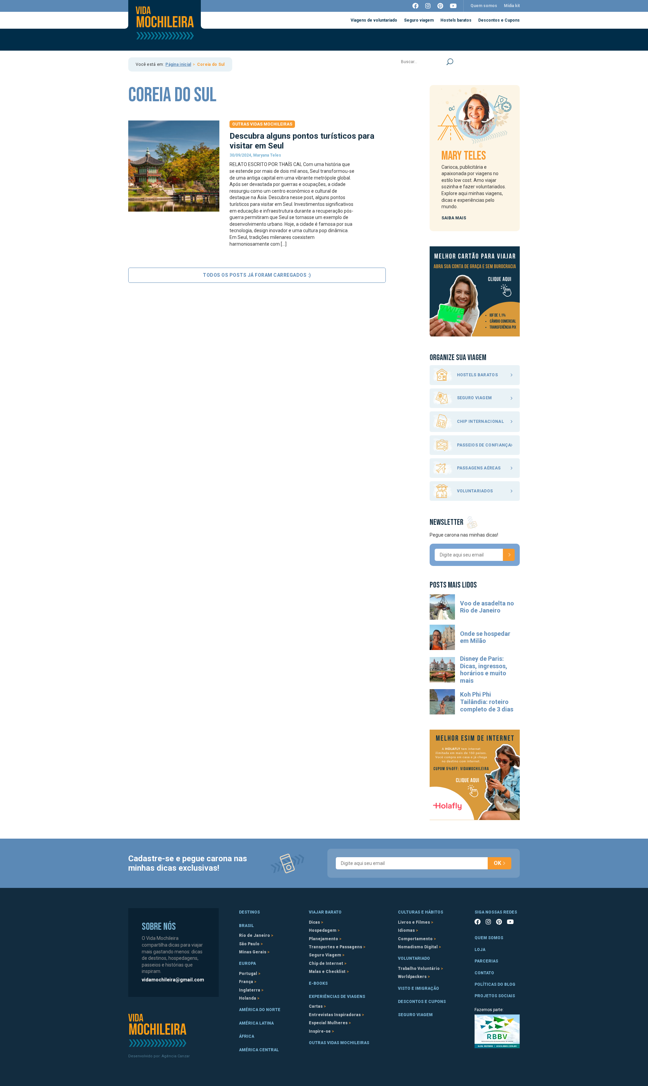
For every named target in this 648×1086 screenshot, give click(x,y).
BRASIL (246, 925)
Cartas (316, 1006)
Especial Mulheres (328, 1023)
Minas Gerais (252, 952)
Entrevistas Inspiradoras (335, 1014)
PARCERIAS (486, 961)
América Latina (256, 1023)
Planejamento (323, 938)
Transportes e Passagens (335, 947)
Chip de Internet (326, 963)
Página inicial (178, 64)
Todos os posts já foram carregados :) (257, 275)
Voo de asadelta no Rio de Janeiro (487, 607)
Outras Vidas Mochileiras (262, 124)
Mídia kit (512, 5)
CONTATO (484, 973)
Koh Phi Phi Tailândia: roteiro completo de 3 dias (486, 701)
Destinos (249, 912)
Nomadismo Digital (418, 947)
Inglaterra (249, 990)
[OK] (509, 555)
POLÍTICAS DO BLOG (495, 984)
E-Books (318, 983)
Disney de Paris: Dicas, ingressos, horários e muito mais (483, 669)
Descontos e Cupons (499, 20)
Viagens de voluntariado (374, 20)
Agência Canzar (176, 1056)
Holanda (247, 998)
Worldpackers (412, 976)
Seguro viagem (419, 20)
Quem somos (483, 5)
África (246, 1036)
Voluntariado (414, 958)
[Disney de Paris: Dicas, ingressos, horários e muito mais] (442, 669)
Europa (247, 963)
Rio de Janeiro (254, 935)
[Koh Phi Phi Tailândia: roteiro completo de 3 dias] (442, 701)
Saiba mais (453, 218)
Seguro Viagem (325, 955)
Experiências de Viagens (337, 996)
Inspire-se (320, 1031)
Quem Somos (489, 937)
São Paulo (249, 944)
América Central (259, 1050)
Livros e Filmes (414, 922)
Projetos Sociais (495, 996)
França (246, 981)
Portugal (248, 973)
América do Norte (259, 1009)
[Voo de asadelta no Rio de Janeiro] (442, 607)
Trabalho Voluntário (419, 968)
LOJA (480, 949)
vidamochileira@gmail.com (173, 979)
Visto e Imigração (418, 988)
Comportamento (415, 938)
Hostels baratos (455, 20)
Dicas (314, 922)
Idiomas (406, 930)
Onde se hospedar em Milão (485, 637)
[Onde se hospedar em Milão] (442, 637)
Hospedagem (322, 930)
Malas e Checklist (327, 971)
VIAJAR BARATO (325, 912)
